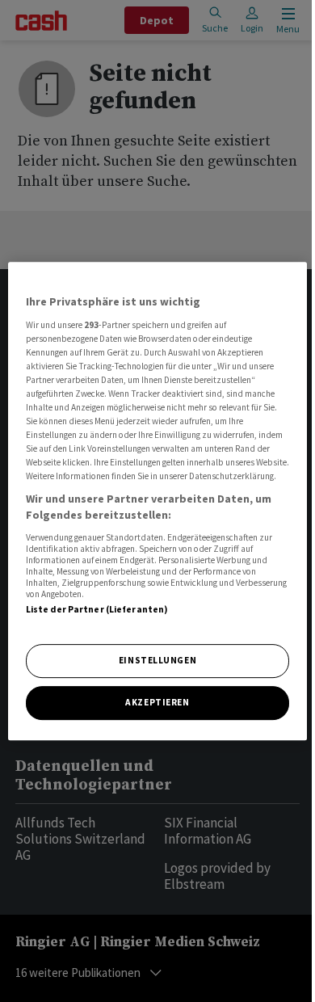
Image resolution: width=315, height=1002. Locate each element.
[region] (158, 501)
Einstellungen (157, 660)
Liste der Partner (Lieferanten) (97, 609)
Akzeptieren (157, 702)
